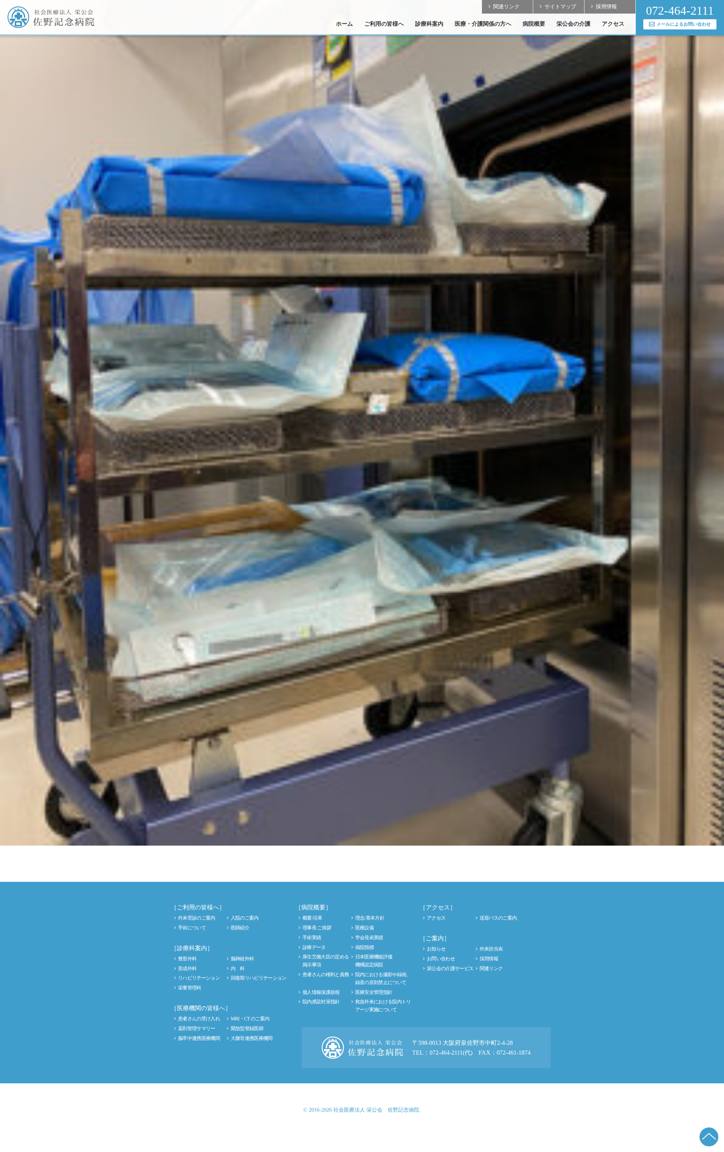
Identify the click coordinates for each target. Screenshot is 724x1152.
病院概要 (534, 24)
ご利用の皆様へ (384, 24)
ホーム (344, 24)
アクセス (613, 24)
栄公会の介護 (574, 24)
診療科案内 (429, 24)
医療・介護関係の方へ (483, 24)
